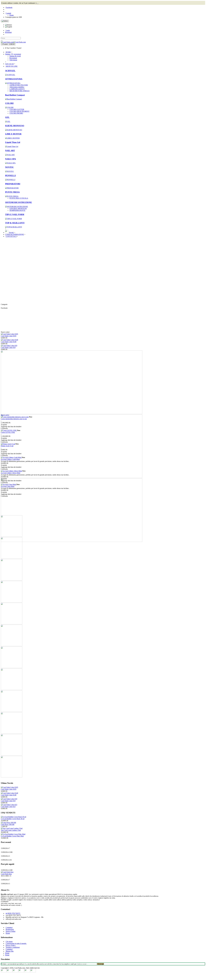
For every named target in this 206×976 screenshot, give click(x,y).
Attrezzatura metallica (16, 87)
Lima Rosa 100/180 (7, 824)
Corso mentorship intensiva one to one (14, 419)
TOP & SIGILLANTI (14, 223)
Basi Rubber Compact (15, 95)
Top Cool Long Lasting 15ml (11, 830)
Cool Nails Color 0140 (8, 342)
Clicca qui (100, 964)
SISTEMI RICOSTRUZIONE (18, 202)
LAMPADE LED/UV (17, 89)
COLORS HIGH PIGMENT (19, 111)
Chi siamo (9, 941)
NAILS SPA (10, 159)
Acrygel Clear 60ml (7, 486)
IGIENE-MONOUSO (14, 126)
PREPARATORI (12, 184)
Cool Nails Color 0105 (8, 336)
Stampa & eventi (15, 56)
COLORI (9, 103)
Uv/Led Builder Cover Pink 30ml (12, 836)
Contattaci (9, 927)
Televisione (13, 60)
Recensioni (13, 58)
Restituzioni (10, 929)
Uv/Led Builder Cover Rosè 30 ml (12, 819)
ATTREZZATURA (13, 79)
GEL (7, 117)
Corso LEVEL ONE (8, 432)
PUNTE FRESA (12, 192)
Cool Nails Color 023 (8, 806)
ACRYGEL (10, 71)
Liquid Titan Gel (12, 142)
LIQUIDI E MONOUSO (18, 208)
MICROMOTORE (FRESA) (19, 91)
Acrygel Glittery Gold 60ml (10, 459)
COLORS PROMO (16, 113)
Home (8, 933)
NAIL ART (10, 150)
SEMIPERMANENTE (17, 210)
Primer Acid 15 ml (7, 446)
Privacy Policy (11, 945)
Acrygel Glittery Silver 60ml (10, 473)
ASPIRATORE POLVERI (18, 85)
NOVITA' (9, 167)
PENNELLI (10, 175)
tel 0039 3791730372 (13, 913)
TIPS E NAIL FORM (14, 214)
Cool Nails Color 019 (8, 347)
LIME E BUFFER (13, 134)
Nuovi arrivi (5, 415)
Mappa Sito (10, 951)
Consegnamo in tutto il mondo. (16, 943)
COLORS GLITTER (16, 109)
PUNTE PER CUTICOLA (18, 198)
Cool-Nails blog (6, 874)
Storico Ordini (10, 931)
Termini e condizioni (13, 947)
